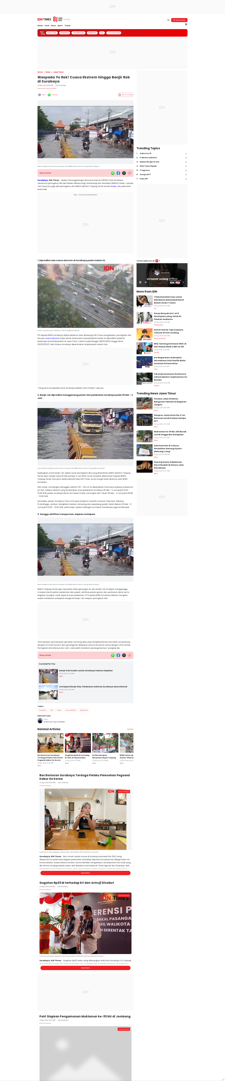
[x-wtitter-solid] (124, 173)
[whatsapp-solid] (113, 173)
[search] (168, 20)
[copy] (130, 173)
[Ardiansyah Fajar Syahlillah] (40, 720)
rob (118, 186)
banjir (113, 186)
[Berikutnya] (134, 857)
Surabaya (43, 180)
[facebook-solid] (118, 173)
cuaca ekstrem (52, 338)
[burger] (186, 24)
